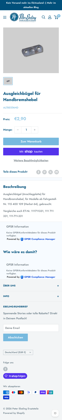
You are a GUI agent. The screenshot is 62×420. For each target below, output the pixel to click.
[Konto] (49, 17)
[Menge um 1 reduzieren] (17, 129)
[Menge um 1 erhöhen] (34, 129)
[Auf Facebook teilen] (38, 171)
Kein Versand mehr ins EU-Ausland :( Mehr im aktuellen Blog (31, 5)
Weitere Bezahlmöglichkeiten (31, 160)
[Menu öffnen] (4, 17)
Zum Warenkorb (31, 141)
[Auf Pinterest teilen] (44, 171)
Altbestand (10, 107)
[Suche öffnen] (43, 17)
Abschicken (15, 337)
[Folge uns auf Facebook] (5, 369)
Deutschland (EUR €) (15, 352)
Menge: (7, 130)
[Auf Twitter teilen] (50, 171)
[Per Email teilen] (56, 171)
